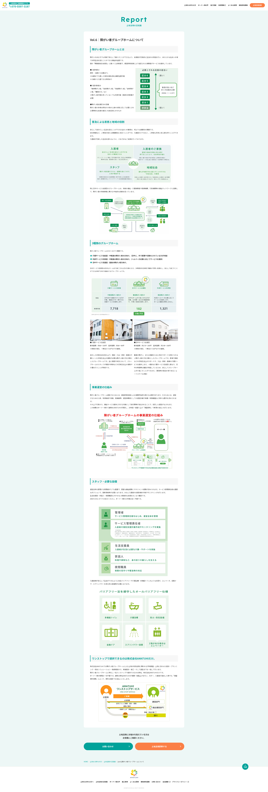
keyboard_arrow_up (245, 765)
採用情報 (221, 5)
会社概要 (165, 782)
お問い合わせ (156, 782)
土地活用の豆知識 (110, 762)
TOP (245, 767)
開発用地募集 (243, 5)
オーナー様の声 (203, 5)
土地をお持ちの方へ (87, 782)
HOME (86, 762)
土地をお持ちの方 (190, 5)
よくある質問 (232, 5)
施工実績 (213, 5)
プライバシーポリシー (179, 782)
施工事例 (125, 782)
